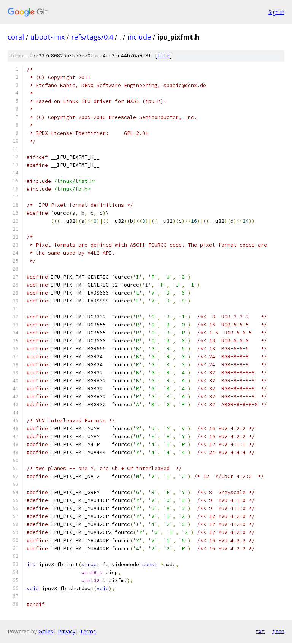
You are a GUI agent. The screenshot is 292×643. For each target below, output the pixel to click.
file (163, 55)
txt (260, 631)
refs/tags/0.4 (92, 36)
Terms (88, 631)
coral (16, 36)
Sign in (276, 12)
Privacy (66, 631)
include (139, 36)
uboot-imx (47, 36)
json (278, 631)
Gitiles (45, 631)
